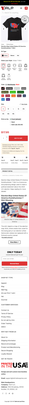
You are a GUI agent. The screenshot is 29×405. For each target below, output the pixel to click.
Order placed (4, 162)
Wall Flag (4, 290)
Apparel (3, 283)
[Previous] (3, 29)
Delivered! (25, 162)
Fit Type (3, 51)
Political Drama (9, 44)
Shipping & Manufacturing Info (12, 175)
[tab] (14, 171)
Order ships (14, 162)
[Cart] (26, 8)
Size (14, 104)
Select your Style (6, 60)
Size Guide (24, 104)
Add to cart (18, 138)
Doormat (4, 300)
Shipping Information (8, 340)
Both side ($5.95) (17, 124)
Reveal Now (14, 264)
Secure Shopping (7, 350)
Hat (2, 296)
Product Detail (7, 171)
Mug (2, 286)
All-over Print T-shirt (8, 293)
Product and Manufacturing (10, 347)
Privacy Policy (14, 267)
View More (14, 242)
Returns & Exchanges (8, 344)
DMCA (3, 327)
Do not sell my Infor (8, 320)
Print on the (5, 119)
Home (2, 44)
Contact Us (5, 310)
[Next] (25, 29)
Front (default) (16, 119)
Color (8, 84)
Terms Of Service (7, 313)
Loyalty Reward (6, 354)
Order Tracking (6, 323)
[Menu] (21, 8)
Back (13, 122)
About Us (4, 337)
